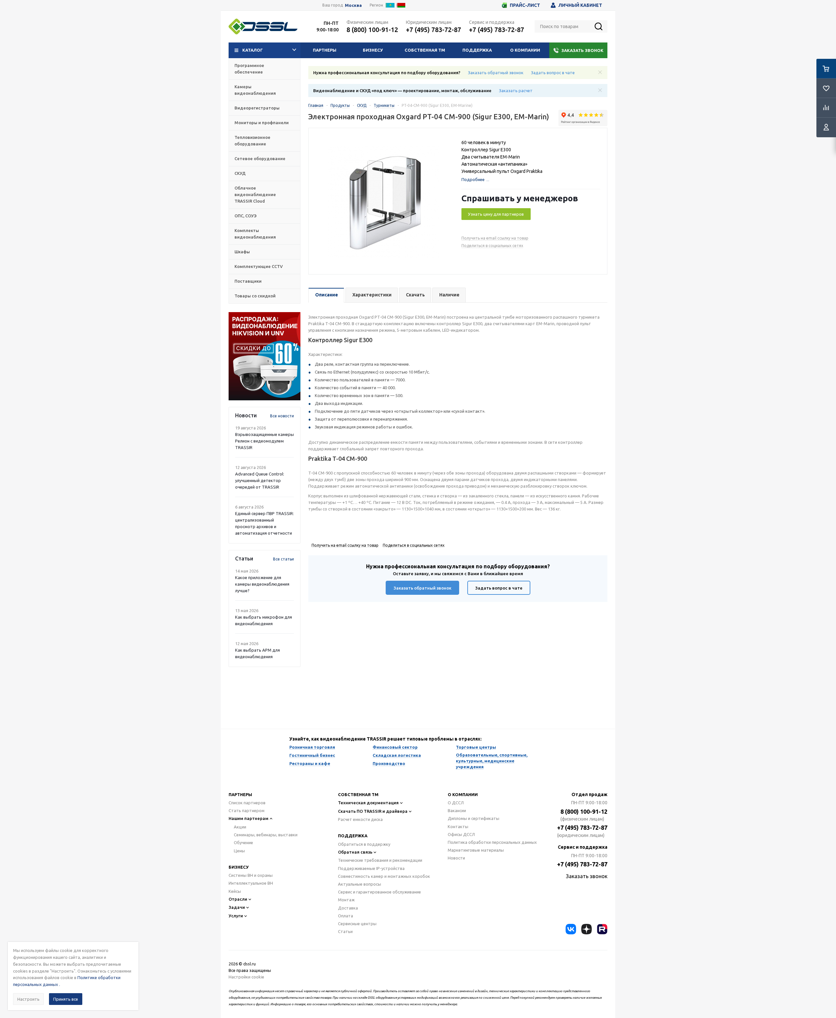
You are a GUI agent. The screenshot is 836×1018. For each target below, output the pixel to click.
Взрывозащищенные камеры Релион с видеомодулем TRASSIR (264, 441)
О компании (525, 50)
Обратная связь (355, 852)
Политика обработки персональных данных (492, 842)
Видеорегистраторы (257, 108)
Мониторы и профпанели (261, 122)
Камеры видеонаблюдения (255, 89)
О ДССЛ (456, 802)
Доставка (348, 908)
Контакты (458, 826)
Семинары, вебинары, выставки (265, 834)
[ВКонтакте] (571, 929)
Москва (353, 5)
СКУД (240, 173)
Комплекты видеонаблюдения (255, 233)
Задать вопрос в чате (553, 72)
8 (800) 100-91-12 (372, 29)
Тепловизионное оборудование (252, 140)
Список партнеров (247, 802)
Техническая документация (368, 802)
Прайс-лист (525, 5)
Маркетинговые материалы (476, 850)
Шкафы (242, 251)
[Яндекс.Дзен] (586, 929)
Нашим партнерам (248, 818)
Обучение (243, 842)
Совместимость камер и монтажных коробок (384, 876)
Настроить (28, 999)
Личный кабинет (580, 5)
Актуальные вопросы (359, 884)
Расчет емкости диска (360, 819)
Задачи (237, 907)
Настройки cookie (246, 977)
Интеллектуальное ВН (251, 883)
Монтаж (346, 899)
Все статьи (283, 559)
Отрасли (238, 899)
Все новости (282, 416)
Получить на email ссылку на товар (494, 238)
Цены (239, 850)
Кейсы (235, 891)
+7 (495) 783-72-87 (433, 29)
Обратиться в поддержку (364, 844)
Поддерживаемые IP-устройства (371, 868)
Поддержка (477, 50)
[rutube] (602, 929)
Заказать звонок (582, 50)
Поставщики (248, 281)
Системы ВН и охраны (251, 875)
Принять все (65, 999)
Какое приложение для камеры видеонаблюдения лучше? (262, 584)
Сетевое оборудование (259, 158)
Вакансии (457, 810)
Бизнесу (373, 50)
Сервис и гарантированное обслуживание (379, 892)
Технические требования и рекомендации (380, 860)
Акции (240, 827)
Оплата (345, 915)
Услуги (236, 915)
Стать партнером (247, 810)
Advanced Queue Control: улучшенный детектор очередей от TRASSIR (259, 480)
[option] (264, 356)
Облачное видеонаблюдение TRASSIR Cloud (255, 194)
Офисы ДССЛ (461, 834)
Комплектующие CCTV (258, 266)
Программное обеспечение (249, 68)
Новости (456, 858)
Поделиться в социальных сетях (492, 245)
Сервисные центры (357, 923)
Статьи (345, 931)
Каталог (252, 50)
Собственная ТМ (425, 50)
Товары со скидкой (255, 295)
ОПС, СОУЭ (245, 215)
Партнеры (324, 50)
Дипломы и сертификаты (473, 818)
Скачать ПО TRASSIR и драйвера (373, 811)
